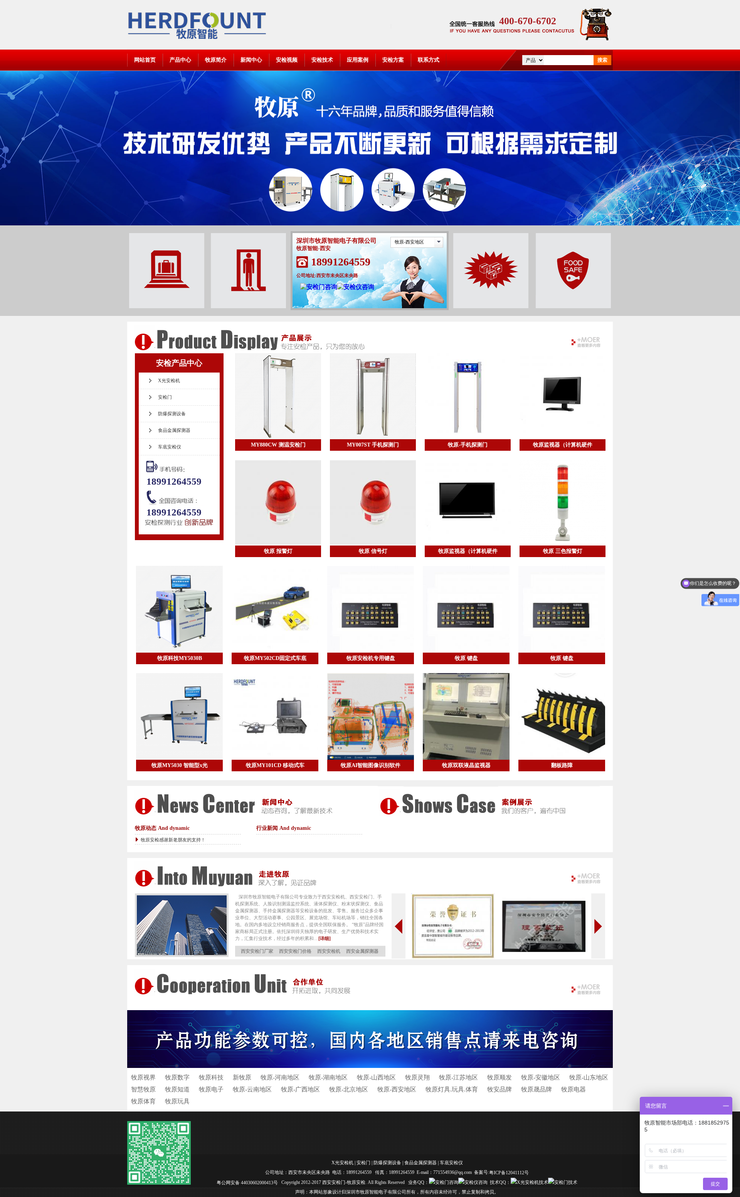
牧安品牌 (499, 1089)
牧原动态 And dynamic (162, 828)
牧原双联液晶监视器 (466, 765)
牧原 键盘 (466, 658)
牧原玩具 (177, 1101)
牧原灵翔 (417, 1077)
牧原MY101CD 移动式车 (275, 765)
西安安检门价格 (295, 951)
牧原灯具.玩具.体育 (452, 1089)
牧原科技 (211, 1077)
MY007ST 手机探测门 (373, 445)
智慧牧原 (143, 1089)
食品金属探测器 (174, 430)
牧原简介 (216, 60)
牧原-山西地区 (376, 1077)
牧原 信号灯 (373, 551)
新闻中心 (251, 60)
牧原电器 (573, 1089)
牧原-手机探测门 (468, 445)
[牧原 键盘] (466, 609)
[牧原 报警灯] (278, 503)
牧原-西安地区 (409, 242)
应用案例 (357, 60)
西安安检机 (328, 951)
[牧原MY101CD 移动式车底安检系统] (275, 716)
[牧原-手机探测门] (468, 396)
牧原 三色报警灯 (562, 551)
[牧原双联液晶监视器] (466, 716)
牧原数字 (177, 1077)
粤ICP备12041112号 (509, 1172)
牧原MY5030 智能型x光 (179, 765)
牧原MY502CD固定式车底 (275, 658)
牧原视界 (143, 1077)
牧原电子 (211, 1089)
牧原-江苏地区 (458, 1077)
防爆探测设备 (172, 413)
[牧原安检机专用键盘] (370, 609)
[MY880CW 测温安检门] (278, 396)
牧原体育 (143, 1101)
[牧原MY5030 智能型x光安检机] (179, 716)
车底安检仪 (169, 447)
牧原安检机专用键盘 (370, 658)
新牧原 (242, 1077)
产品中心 (180, 60)
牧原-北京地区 (348, 1089)
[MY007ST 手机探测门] (373, 396)
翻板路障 (562, 765)
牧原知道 (177, 1089)
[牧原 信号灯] (373, 503)
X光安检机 (169, 380)
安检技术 (322, 60)
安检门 (165, 397)
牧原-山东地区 (588, 1077)
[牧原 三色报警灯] (562, 503)
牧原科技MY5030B (179, 658)
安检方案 (393, 60)
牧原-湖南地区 (328, 1077)
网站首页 (145, 60)
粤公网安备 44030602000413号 (247, 1182)
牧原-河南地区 (280, 1077)
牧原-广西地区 (300, 1089)
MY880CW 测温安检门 (278, 445)
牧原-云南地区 (252, 1089)
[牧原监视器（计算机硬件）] (562, 396)
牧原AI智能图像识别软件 (370, 765)
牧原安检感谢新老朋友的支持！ (173, 840)
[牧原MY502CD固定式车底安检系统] (275, 609)
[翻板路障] (561, 716)
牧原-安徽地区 (540, 1077)
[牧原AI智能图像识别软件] (370, 716)
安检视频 (287, 60)
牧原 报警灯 (278, 551)
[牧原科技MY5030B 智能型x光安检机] (179, 609)
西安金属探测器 (362, 951)
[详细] (324, 938)
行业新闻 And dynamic (283, 828)
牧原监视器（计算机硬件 (562, 445)
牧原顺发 (499, 1077)
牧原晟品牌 (536, 1089)
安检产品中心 (179, 363)
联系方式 (428, 60)
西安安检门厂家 (257, 951)
